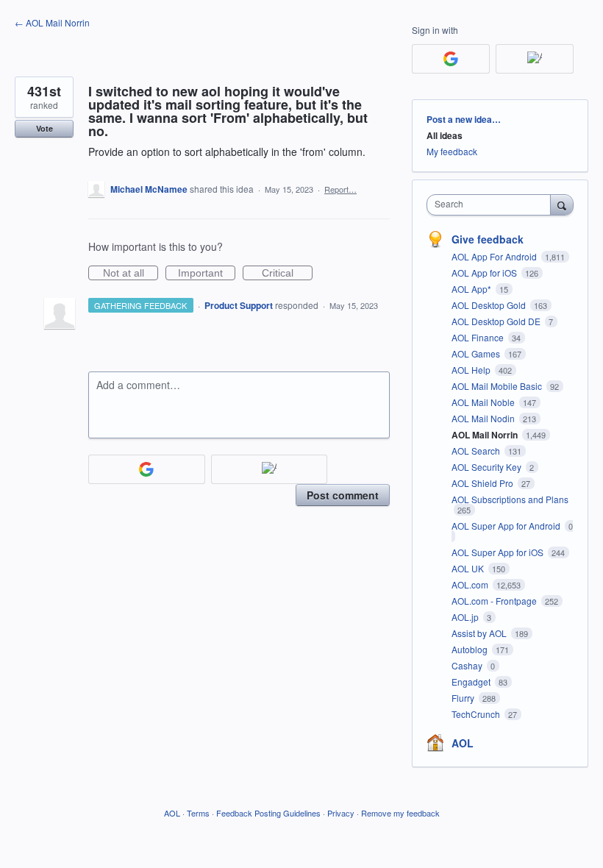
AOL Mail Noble (484, 402)
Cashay (468, 665)
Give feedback (488, 239)
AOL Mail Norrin (486, 434)
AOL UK (469, 568)
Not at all (130, 273)
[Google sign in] (146, 469)
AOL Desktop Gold (490, 305)
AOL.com (471, 584)
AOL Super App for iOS (499, 552)
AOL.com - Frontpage (495, 600)
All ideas (445, 135)
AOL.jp (466, 617)
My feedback (452, 151)
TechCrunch (477, 714)
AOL (463, 743)
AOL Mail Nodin (484, 418)
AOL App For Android (495, 256)
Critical (287, 273)
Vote (44, 128)
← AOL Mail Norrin (52, 22)
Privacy (340, 813)
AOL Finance (479, 337)
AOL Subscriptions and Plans (510, 499)
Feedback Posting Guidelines (268, 813)
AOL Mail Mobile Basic (498, 386)
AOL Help (472, 369)
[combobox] (492, 205)
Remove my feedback (400, 813)
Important (206, 273)
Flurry (464, 697)
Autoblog (471, 649)
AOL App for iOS (485, 272)
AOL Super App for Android (507, 525)
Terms (198, 813)
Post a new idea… (464, 119)
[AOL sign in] (269, 469)
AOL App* (472, 288)
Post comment (343, 495)
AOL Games (477, 353)
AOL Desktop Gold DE (497, 321)
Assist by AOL (480, 633)
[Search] (562, 204)
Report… (340, 189)
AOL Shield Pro (483, 483)
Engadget (472, 681)
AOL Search (477, 450)
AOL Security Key (488, 466)
